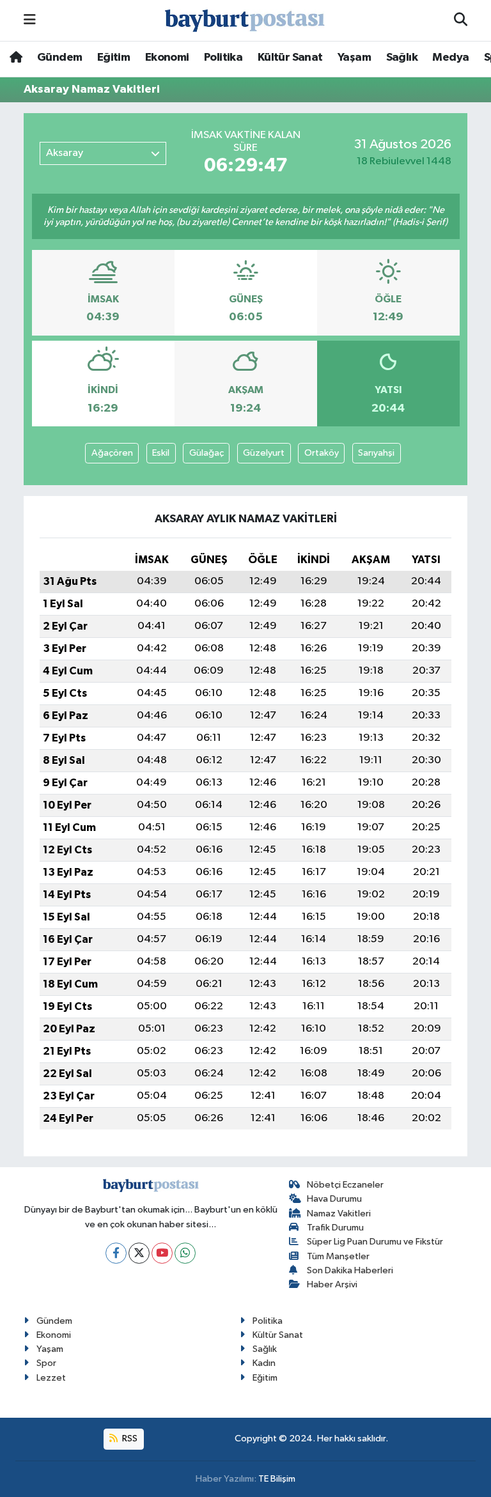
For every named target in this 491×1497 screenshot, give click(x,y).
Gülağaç (206, 453)
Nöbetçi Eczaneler (345, 1185)
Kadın (264, 1363)
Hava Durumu (334, 1199)
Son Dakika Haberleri (350, 1270)
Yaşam (354, 57)
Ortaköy (321, 453)
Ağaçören (112, 453)
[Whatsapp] (185, 1253)
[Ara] (460, 20)
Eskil (160, 453)
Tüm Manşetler (338, 1256)
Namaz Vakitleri (339, 1213)
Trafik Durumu (335, 1227)
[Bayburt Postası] (245, 21)
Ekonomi (167, 57)
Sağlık (401, 57)
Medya (450, 57)
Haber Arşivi (332, 1284)
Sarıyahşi (376, 453)
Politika (223, 57)
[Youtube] (162, 1253)
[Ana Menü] (30, 20)
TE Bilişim (276, 1479)
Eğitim (113, 57)
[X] (139, 1253)
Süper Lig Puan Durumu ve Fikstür (375, 1241)
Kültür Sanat (290, 57)
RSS (128, 1438)
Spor (46, 1363)
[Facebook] (116, 1253)
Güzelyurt (263, 453)
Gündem (59, 57)
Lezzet (51, 1378)
